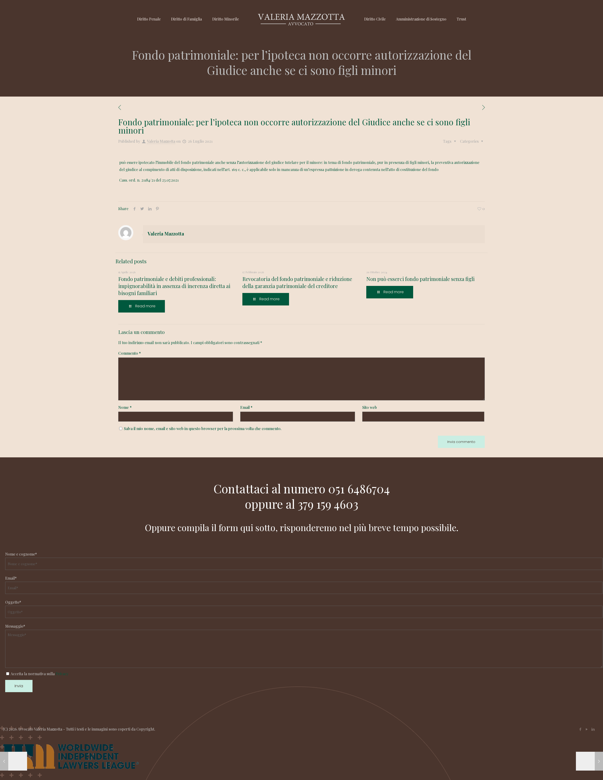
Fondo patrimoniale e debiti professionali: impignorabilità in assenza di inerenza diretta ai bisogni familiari (174, 286)
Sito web (369, 407)
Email (246, 407)
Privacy (62, 673)
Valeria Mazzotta (161, 141)
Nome (125, 407)
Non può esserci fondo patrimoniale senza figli (420, 278)
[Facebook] (580, 729)
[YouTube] (586, 729)
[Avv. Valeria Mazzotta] (301, 19)
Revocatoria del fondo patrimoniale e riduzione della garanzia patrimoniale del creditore (297, 282)
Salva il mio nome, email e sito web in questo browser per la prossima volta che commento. (202, 428)
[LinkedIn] (593, 729)
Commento (129, 353)
